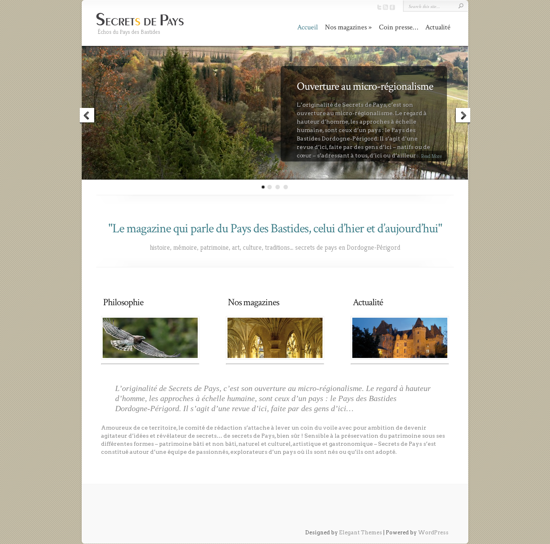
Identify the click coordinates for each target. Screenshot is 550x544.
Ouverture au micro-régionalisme (365, 86)
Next (463, 116)
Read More (431, 156)
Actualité (438, 27)
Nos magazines (346, 27)
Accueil (307, 27)
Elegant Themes (360, 533)
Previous (87, 116)
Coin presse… (398, 27)
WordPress (433, 533)
